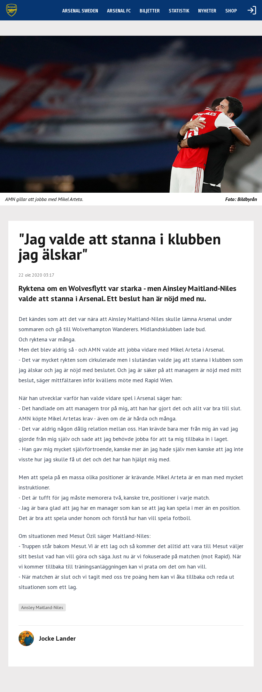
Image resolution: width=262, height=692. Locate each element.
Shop (231, 11)
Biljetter (150, 11)
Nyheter (207, 11)
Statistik (179, 11)
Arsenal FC (119, 11)
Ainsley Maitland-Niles (42, 607)
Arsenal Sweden (80, 11)
